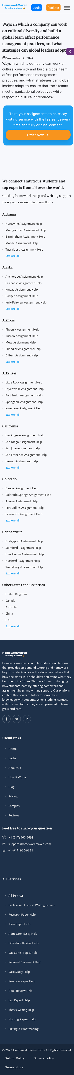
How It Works (17, 777)
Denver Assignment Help (22, 488)
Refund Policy (14, 1058)
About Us (15, 768)
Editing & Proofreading (24, 1029)
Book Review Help (20, 991)
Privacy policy (44, 1058)
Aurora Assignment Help (22, 501)
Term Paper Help (19, 924)
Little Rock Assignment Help (24, 382)
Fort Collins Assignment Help (25, 508)
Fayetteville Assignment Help (25, 389)
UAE (8, 620)
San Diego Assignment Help (24, 442)
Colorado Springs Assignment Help (28, 495)
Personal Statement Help (25, 962)
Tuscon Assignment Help (22, 336)
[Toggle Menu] (67, 8)
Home (13, 749)
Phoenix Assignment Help (22, 329)
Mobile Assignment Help (22, 243)
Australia (11, 607)
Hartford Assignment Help (23, 560)
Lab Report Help (19, 1000)
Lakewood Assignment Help (24, 514)
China (9, 613)
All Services (16, 895)
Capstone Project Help (23, 952)
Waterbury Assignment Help (24, 567)
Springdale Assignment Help (24, 402)
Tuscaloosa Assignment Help (24, 249)
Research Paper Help (22, 914)
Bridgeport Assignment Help (24, 541)
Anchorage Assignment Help (24, 276)
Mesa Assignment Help (21, 342)
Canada (10, 600)
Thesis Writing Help (21, 1010)
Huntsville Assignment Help (24, 223)
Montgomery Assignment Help (26, 230)
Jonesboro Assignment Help (24, 408)
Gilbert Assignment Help (22, 355)
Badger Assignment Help (22, 296)
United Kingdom (16, 594)
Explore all (13, 256)
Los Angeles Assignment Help (25, 435)
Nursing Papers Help (22, 1019)
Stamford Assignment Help (23, 547)
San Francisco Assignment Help (26, 455)
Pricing (13, 796)
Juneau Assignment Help (22, 289)
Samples (14, 806)
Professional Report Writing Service (32, 905)
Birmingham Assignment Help (25, 236)
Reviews (14, 815)
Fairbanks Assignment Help (24, 283)
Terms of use (14, 1067)
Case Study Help (19, 972)
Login (12, 758)
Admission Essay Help (23, 933)
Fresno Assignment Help (22, 461)
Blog (11, 787)
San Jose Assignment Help (23, 448)
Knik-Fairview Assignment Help (26, 302)
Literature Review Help (24, 943)
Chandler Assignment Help (23, 349)
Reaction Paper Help (22, 981)
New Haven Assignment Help (25, 554)
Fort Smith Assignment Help (24, 395)
